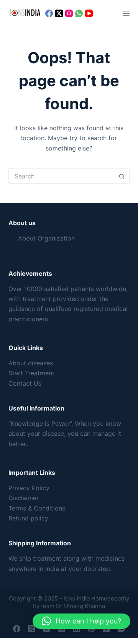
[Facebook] (49, 13)
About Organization (46, 238)
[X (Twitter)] (59, 13)
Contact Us (24, 383)
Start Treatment (31, 373)
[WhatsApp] (79, 13)
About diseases (30, 363)
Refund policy (28, 518)
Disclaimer (23, 498)
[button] (81, 621)
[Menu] (126, 13)
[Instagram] (69, 13)
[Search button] (122, 176)
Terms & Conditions (36, 508)
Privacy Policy (28, 488)
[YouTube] (89, 13)
